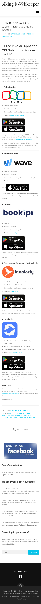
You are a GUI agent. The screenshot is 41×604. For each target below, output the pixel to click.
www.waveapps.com (16, 181)
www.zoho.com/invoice (17, 115)
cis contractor (18, 413)
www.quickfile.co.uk (16, 353)
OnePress (30, 596)
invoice (27, 416)
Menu (37, 12)
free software (17, 416)
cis (9, 413)
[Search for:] (15, 552)
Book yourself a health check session (23, 525)
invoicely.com (14, 291)
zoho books (18, 418)
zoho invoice (29, 418)
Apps (12, 410)
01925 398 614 (22, 430)
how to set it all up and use (24, 139)
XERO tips (26, 410)
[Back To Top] (20, 586)
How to (18, 410)
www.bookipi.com (15, 233)
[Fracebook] (20, 576)
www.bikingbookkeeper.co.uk (10, 393)
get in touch (7, 475)
